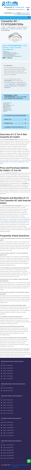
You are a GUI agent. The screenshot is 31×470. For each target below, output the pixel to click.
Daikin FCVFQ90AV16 (8, 405)
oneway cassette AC (24, 221)
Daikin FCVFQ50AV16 (8, 400)
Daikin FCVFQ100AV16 (8, 408)
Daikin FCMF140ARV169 (8, 458)
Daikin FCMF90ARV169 (8, 450)
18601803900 (26, 14)
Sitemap (16, 466)
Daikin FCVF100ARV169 (8, 430)
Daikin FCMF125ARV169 (8, 455)
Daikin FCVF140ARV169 (8, 435)
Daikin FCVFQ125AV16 (8, 410)
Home (3, 27)
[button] (28, 17)
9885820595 (12, 84)
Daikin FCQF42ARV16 (8, 376)
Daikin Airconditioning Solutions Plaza (20, 465)
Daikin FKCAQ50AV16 (8, 388)
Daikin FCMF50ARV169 (8, 445)
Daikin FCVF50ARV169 (8, 422)
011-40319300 (18, 14)
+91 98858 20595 (19, 7)
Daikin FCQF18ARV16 (8, 365)
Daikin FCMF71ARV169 (8, 447)
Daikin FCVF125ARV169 (8, 433)
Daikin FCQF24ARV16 (8, 368)
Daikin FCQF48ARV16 (8, 378)
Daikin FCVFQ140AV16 (8, 413)
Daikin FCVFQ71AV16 (8, 402)
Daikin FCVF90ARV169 (8, 427)
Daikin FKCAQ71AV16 (8, 390)
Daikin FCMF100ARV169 (8, 453)
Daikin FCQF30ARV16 (8, 370)
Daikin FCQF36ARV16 (8, 373)
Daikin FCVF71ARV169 (8, 425)
